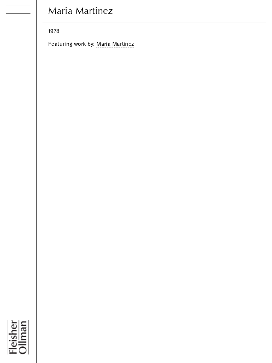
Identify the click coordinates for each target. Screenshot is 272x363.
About (16, 97)
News (16, 84)
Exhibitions (25, 58)
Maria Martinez (115, 43)
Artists (16, 45)
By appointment (43, 309)
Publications (27, 71)
